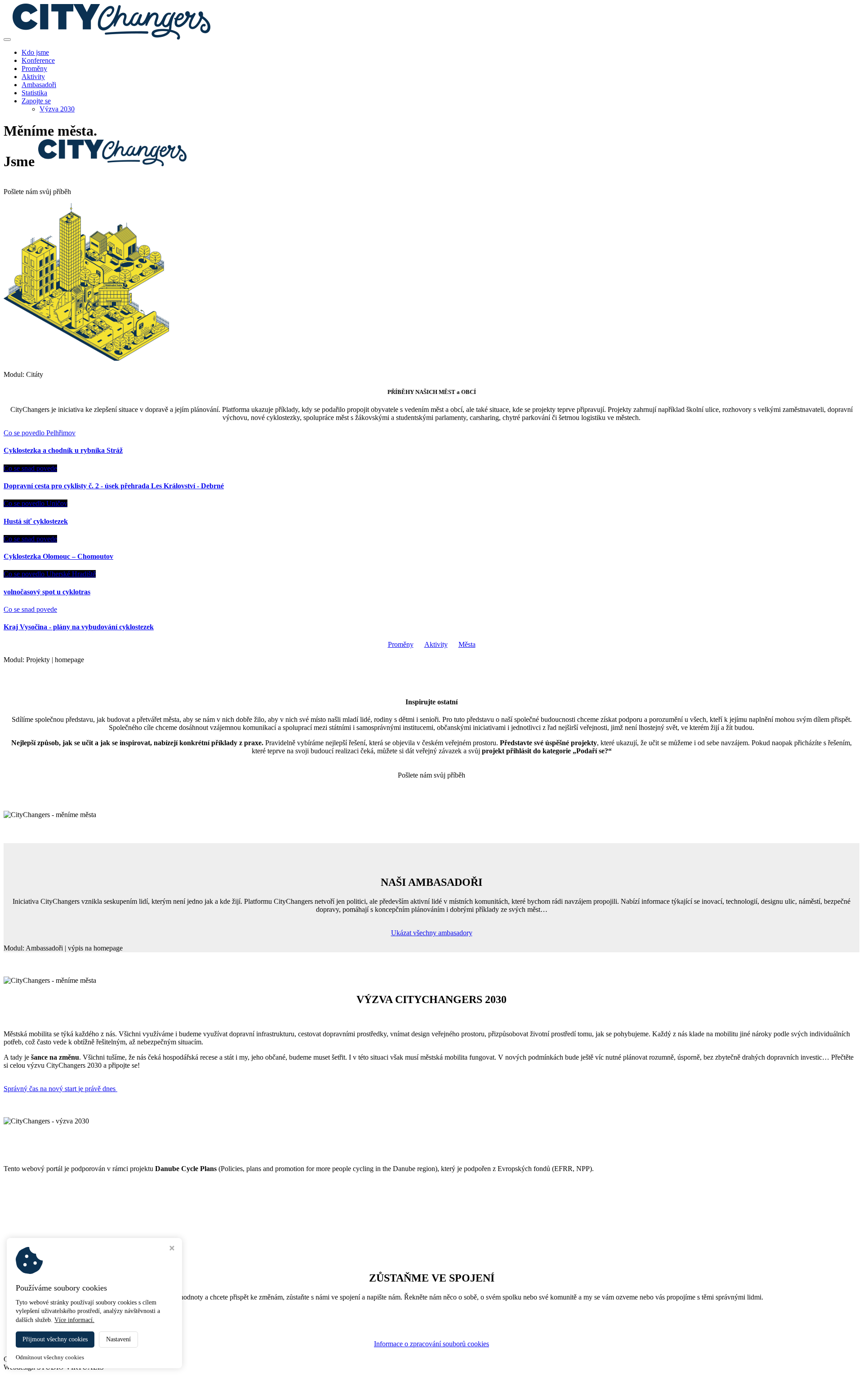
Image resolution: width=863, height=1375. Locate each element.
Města (467, 644)
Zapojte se (36, 101)
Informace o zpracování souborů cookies (431, 1344)
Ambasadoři (39, 84)
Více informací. (74, 1320)
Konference (38, 60)
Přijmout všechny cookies (55, 1339)
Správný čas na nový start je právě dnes (60, 1088)
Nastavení (118, 1339)
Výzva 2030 (57, 109)
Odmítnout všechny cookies (50, 1357)
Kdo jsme (35, 52)
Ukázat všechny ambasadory (431, 933)
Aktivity (33, 76)
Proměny (34, 68)
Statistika (34, 93)
